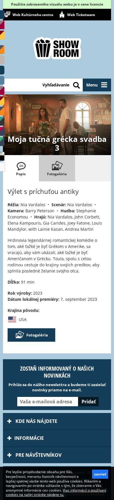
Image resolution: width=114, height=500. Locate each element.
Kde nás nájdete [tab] (35, 421)
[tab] (21, 168)
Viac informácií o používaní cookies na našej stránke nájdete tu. (56, 492)
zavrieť (100, 474)
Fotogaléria (37, 335)
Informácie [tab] (29, 438)
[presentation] (21, 168)
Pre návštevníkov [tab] (37, 455)
